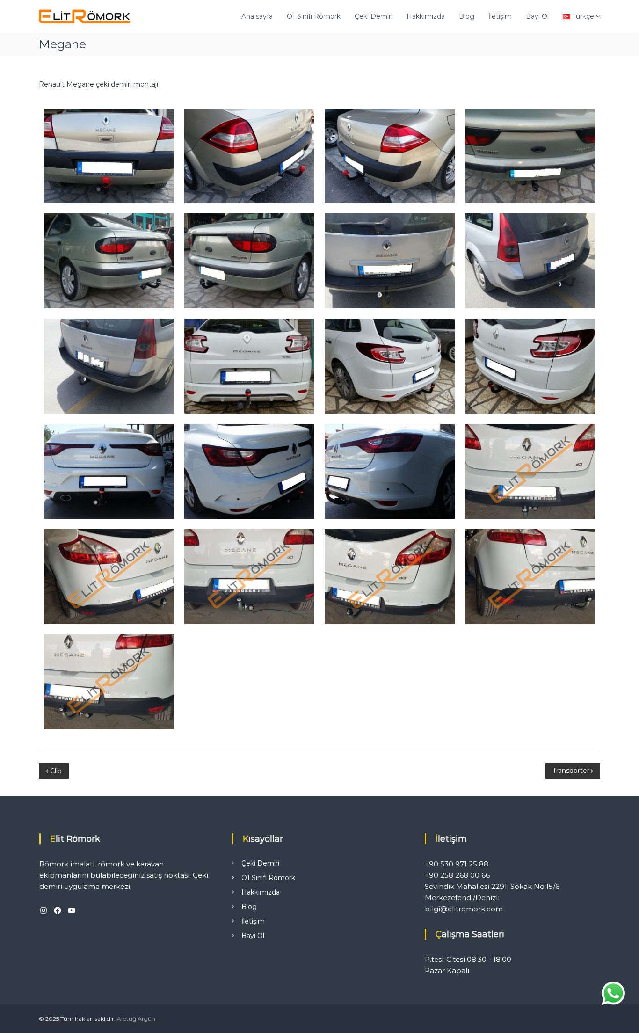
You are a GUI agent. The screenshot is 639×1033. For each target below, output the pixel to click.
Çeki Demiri (373, 16)
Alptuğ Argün (136, 1018)
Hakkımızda (426, 16)
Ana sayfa (257, 16)
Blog (466, 16)
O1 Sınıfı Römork (314, 16)
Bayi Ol (537, 16)
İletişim (500, 16)
